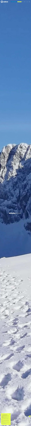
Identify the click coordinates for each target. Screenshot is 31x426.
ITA (22, 1)
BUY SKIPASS (19, 1)
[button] (27, 1)
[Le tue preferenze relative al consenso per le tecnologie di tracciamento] (1, 425)
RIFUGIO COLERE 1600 (13, 1)
